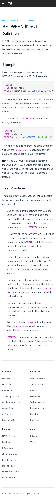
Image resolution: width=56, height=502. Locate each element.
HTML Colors (8, 436)
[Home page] (11, 3)
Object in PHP (9, 477)
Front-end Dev (9, 420)
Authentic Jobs (37, 384)
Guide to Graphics (11, 402)
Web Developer (37, 378)
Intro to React (8, 466)
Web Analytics (37, 402)
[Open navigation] (3, 3)
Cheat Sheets (8, 408)
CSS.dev (34, 390)
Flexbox (6, 442)
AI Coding (6, 414)
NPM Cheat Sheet (10, 471)
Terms (33, 442)
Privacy (33, 436)
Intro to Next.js (9, 460)
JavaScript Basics (10, 396)
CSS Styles (7, 390)
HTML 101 (7, 384)
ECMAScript (7, 448)
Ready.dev (35, 420)
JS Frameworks (9, 454)
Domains (6, 378)
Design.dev (35, 396)
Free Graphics (37, 408)
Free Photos (36, 414)
